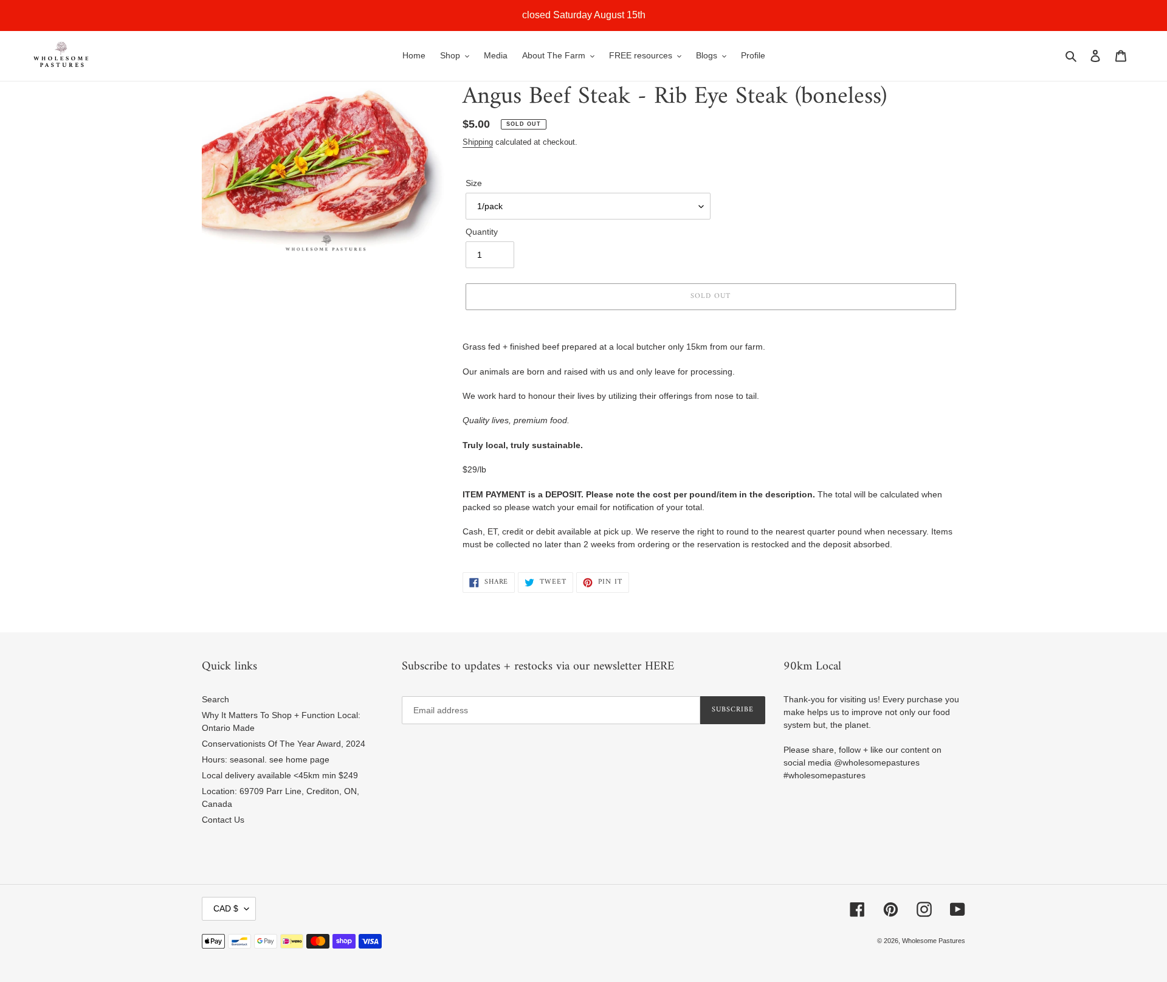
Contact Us (223, 820)
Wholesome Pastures (933, 940)
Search (215, 699)
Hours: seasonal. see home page (265, 759)
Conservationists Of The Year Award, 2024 (283, 744)
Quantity (482, 232)
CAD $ (225, 908)
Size (474, 183)
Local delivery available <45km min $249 (280, 775)
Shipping (478, 142)
